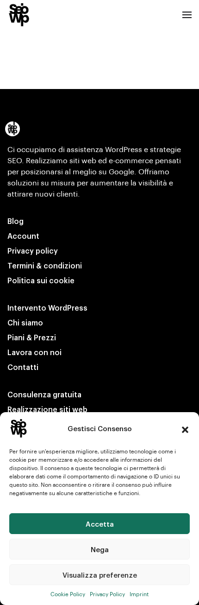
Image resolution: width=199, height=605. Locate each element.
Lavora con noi (34, 352)
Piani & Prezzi (31, 337)
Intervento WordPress (47, 307)
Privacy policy (32, 250)
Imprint (139, 594)
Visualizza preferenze (99, 575)
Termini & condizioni (44, 265)
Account (23, 235)
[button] (185, 428)
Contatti (22, 367)
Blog (15, 221)
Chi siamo (25, 322)
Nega (100, 549)
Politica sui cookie (41, 280)
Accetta (100, 524)
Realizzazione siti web (47, 409)
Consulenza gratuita (44, 394)
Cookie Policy (67, 594)
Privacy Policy (107, 594)
